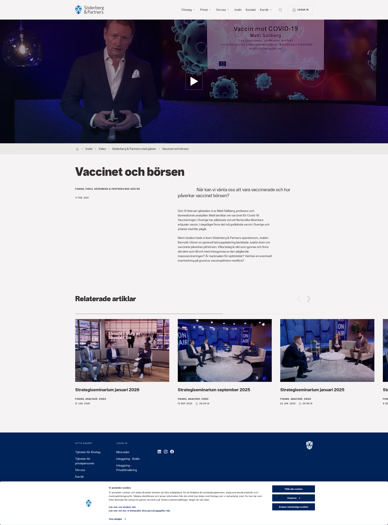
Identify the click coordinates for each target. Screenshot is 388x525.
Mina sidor (123, 452)
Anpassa (291, 498)
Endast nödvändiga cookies (293, 506)
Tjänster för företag (87, 452)
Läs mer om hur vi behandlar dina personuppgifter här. (140, 510)
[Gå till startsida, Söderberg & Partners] (89, 9)
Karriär (79, 476)
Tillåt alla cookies (293, 489)
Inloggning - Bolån (128, 459)
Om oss (80, 470)
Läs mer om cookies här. (122, 507)
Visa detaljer (115, 519)
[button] (194, 81)
